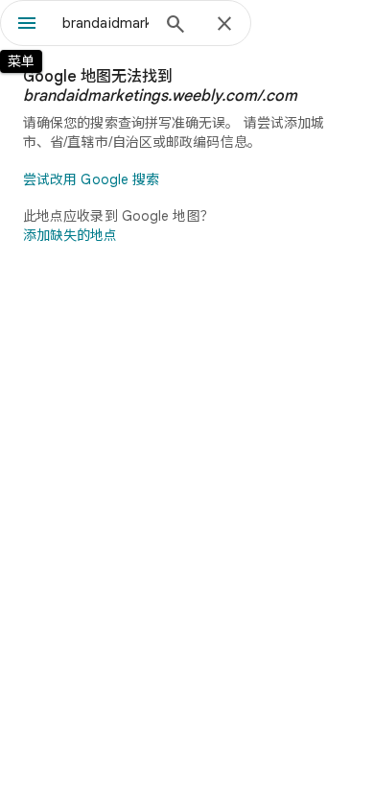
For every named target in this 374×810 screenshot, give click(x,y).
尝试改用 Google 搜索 (91, 179)
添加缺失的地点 (70, 235)
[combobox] (105, 23)
